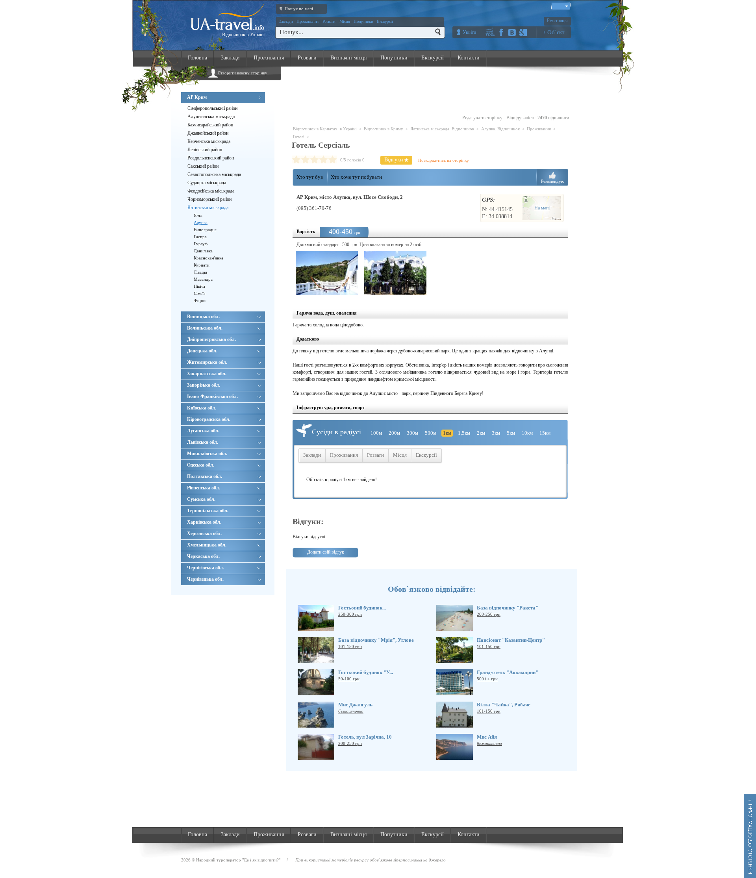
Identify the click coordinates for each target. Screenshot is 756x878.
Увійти (469, 32)
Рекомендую (552, 181)
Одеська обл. (200, 465)
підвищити (558, 117)
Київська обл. (201, 408)
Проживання (307, 21)
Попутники (363, 21)
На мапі (542, 208)
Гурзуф (201, 243)
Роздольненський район (210, 158)
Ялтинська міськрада (207, 207)
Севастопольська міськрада (214, 174)
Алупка (201, 222)
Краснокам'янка (208, 258)
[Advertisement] (431, 91)
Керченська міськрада (208, 141)
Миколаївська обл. (207, 453)
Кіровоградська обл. (208, 419)
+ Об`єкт (554, 32)
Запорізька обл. (203, 385)
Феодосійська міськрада (210, 191)
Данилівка (203, 250)
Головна (197, 58)
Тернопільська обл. (207, 510)
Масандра (203, 279)
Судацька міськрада (206, 182)
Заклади (286, 21)
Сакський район (203, 166)
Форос (200, 300)
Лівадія (200, 272)
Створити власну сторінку (242, 72)
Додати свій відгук (325, 552)
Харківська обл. (204, 522)
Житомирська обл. (207, 362)
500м (430, 433)
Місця (344, 21)
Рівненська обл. (203, 488)
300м (412, 433)
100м (376, 433)
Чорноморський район (209, 199)
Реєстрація (557, 20)
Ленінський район (204, 149)
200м (394, 433)
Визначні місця (348, 58)
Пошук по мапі (299, 8)
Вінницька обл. (203, 316)
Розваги (328, 21)
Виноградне (205, 229)
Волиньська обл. (204, 328)
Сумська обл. (201, 499)
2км (481, 433)
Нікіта (199, 286)
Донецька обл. (202, 351)
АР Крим (197, 97)
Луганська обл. (203, 430)
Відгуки (393, 160)
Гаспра (200, 236)
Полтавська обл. (204, 476)
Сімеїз (199, 293)
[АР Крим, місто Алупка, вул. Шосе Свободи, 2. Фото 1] (327, 273)
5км (511, 433)
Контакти (469, 58)
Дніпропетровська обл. (211, 339)
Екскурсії (385, 21)
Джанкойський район (207, 133)
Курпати (201, 265)
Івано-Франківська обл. (212, 396)
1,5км (464, 433)
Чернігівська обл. (205, 568)
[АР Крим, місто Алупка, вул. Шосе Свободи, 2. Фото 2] (395, 273)
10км (527, 433)
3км (496, 433)
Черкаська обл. (203, 556)
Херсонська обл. (204, 533)
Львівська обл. (202, 442)
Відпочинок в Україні (243, 34)
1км (447, 433)
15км (544, 433)
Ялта (198, 215)
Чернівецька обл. (205, 579)
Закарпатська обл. (206, 373)
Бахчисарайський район (210, 125)
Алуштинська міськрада (211, 116)
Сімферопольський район (212, 108)
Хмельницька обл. (206, 545)
